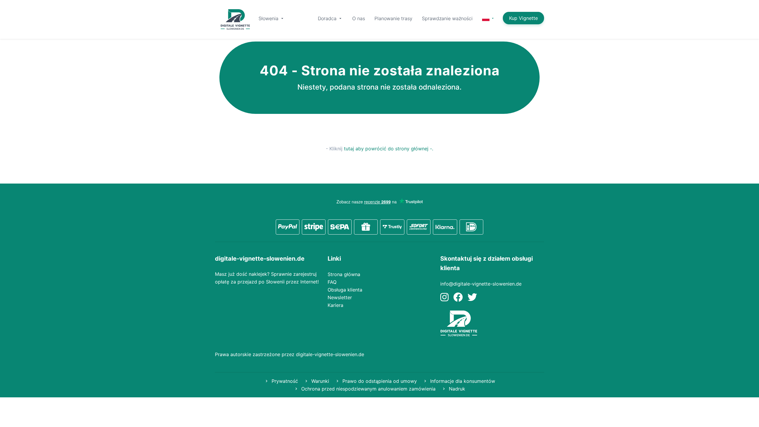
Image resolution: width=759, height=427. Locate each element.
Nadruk (456, 389)
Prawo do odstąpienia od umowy (379, 381)
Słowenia (269, 18)
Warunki (319, 381)
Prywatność (284, 381)
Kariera (335, 305)
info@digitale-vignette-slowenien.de (481, 284)
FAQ (332, 282)
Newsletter (340, 297)
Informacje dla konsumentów (462, 381)
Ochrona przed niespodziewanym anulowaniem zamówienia (368, 389)
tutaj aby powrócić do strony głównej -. (388, 149)
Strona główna (344, 274)
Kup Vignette (523, 18)
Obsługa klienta (345, 290)
